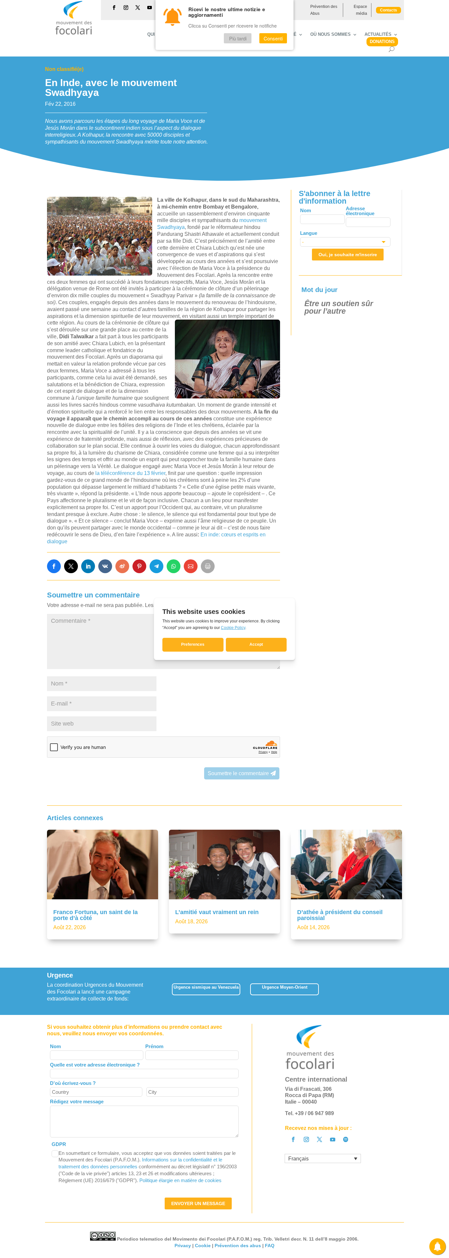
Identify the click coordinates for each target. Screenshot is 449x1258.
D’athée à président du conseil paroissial (340, 915)
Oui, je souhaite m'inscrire (348, 254)
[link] (54, 566)
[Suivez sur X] (137, 7)
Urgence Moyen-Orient (284, 987)
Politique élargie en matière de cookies (180, 1180)
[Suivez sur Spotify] (346, 1139)
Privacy (183, 1245)
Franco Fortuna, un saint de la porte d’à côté (95, 915)
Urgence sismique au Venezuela (206, 987)
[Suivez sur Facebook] (114, 7)
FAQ (269, 1245)
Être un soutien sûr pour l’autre (338, 307)
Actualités (378, 34)
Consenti (273, 38)
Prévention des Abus (323, 9)
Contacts (388, 10)
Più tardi (238, 38)
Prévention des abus (238, 1245)
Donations (382, 41)
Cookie (203, 1245)
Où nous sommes (330, 34)
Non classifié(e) (64, 69)
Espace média (360, 9)
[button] (402, 991)
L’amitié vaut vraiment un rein (217, 912)
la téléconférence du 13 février (130, 473)
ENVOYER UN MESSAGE (198, 1203)
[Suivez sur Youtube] (149, 7)
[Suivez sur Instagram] (125, 7)
